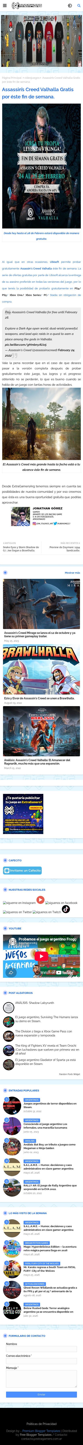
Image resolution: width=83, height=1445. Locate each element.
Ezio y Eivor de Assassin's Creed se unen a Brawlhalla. (39, 698)
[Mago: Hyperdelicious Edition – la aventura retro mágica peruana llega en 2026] (12, 1249)
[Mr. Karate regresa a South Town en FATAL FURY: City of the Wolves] (12, 1269)
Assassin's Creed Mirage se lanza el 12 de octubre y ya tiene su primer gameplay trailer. (39, 634)
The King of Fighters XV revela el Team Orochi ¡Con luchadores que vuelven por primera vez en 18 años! (47, 1049)
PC (45, 295)
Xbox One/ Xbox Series (25, 295)
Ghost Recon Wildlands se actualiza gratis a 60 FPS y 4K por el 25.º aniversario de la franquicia (50, 1291)
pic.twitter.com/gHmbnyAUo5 (26, 345)
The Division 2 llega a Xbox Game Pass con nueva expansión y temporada (43, 1033)
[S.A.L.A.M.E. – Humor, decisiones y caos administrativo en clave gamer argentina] (12, 1167)
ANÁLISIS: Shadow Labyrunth (34, 1002)
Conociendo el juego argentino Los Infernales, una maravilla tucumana (45, 1126)
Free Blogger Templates (36, 1434)
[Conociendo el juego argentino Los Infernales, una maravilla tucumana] (12, 1126)
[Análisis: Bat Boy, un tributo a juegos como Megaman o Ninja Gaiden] (12, 1147)
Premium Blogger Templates (41, 1431)
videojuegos (31, 77)
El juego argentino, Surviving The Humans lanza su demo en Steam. (46, 1019)
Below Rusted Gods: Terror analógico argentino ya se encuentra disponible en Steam (48, 1312)
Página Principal (12, 77)
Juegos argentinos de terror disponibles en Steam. (50, 1105)
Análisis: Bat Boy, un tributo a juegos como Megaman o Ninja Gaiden (50, 1146)
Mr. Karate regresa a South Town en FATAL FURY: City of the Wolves (50, 1269)
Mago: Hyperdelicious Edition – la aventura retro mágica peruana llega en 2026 (50, 1248)
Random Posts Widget (69, 1074)
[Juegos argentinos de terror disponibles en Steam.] (12, 1106)
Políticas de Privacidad (42, 1424)
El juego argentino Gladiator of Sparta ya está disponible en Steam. (45, 1062)
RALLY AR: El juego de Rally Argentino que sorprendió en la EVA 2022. (50, 1187)
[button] (79, 6)
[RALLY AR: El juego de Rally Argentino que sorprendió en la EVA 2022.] (12, 1188)
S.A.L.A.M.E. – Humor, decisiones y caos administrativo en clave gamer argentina (48, 1167)
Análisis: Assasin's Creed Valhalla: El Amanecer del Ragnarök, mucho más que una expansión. (37, 762)
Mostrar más (72, 572)
